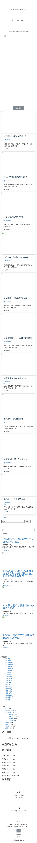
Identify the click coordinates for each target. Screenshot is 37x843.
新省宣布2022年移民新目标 (15, 459)
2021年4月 (8, 690)
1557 (4, 141)
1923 (4, 423)
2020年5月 (8, 698)
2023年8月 (8, 666)
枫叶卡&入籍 (13, 716)
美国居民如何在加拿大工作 (15, 378)
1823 (4, 222)
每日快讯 (8, 726)
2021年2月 (8, 692)
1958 (4, 504)
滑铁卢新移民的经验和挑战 (15, 177)
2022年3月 (8, 684)
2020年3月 (8, 700)
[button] (18, 108)
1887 (4, 343)
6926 (4, 383)
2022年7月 (8, 676)
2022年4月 (8, 682)
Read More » (6, 551)
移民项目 (12, 718)
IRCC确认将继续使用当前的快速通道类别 (18, 606)
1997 (4, 302)
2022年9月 (8, 672)
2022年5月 (8, 680)
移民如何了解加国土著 (13, 419)
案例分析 (8, 724)
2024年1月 (8, 661)
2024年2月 (8, 659)
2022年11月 (9, 668)
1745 (4, 181)
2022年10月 (9, 670)
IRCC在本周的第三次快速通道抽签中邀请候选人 (18, 636)
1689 (4, 262)
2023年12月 (9, 663)
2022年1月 (8, 688)
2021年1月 (8, 694)
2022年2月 (8, 686)
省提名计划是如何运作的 (14, 499)
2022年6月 (8, 678)
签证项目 (12, 720)
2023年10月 (9, 664)
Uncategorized (10, 710)
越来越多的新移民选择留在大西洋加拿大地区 (17, 540)
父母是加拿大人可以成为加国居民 (18, 338)
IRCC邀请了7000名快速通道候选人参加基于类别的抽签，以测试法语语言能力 (17, 574)
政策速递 (8, 722)
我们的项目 (8, 712)
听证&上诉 (12, 714)
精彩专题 (8, 728)
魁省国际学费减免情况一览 (15, 136)
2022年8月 (8, 674)
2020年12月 (9, 696)
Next (5, 517)
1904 (4, 464)
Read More (7, 149)
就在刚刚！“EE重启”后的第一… (16, 298)
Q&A (6, 708)
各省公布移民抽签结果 (13, 217)
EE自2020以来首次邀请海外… (16, 257)
